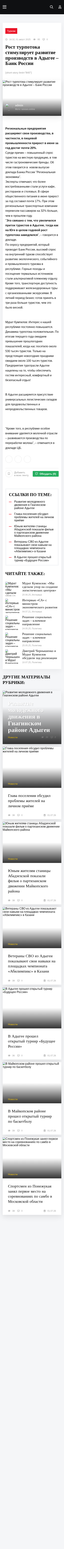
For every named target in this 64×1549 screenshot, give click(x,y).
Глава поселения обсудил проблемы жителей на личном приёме (29, 800)
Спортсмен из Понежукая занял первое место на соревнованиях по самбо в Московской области (30, 1194)
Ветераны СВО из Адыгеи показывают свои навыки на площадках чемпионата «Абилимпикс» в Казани (31, 963)
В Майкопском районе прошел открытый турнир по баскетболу (30, 1116)
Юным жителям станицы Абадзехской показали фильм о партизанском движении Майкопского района (29, 880)
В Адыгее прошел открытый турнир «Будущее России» (31, 1041)
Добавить (21, 474)
